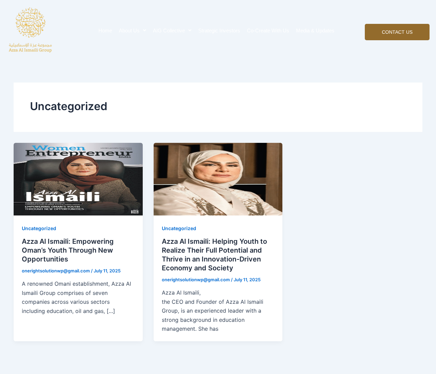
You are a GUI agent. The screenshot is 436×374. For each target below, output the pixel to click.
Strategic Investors (219, 30)
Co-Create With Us (268, 30)
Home (105, 30)
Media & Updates (315, 30)
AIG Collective (169, 30)
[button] (132, 31)
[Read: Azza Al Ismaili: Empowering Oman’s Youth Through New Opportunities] (78, 178)
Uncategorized (39, 228)
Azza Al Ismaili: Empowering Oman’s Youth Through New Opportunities (68, 250)
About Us (129, 30)
